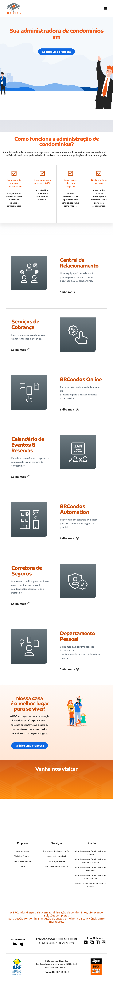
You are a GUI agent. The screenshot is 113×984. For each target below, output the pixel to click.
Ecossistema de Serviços (56, 866)
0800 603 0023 (66, 939)
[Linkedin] (86, 942)
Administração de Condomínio (56, 851)
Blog (23, 866)
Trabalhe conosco (55, 972)
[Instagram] (92, 942)
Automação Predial (56, 861)
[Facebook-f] (98, 942)
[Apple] (22, 944)
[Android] (15, 944)
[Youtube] (104, 942)
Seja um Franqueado (22, 861)
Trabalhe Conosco (22, 856)
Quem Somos (22, 851)
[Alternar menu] (105, 8)
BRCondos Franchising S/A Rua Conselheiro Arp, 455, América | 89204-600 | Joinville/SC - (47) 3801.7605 (56, 964)
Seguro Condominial (56, 856)
